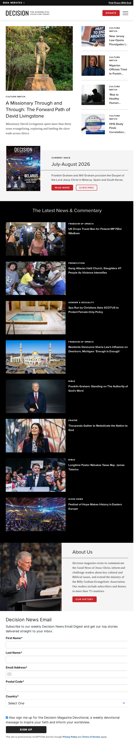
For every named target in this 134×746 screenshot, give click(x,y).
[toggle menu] (125, 13)
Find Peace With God (120, 2)
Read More (62, 187)
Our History (83, 593)
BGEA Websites (12, 2)
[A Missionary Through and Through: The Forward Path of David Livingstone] (38, 58)
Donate (111, 13)
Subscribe (86, 187)
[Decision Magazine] (28, 13)
